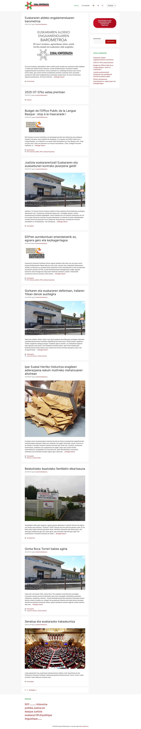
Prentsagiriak (86, 5)
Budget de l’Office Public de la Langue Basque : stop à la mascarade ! (50, 112)
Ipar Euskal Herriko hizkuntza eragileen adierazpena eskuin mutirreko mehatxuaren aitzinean (54, 370)
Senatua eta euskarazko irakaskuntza (50, 621)
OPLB (41, 151)
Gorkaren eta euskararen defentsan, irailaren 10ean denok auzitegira (54, 292)
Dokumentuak (30, 81)
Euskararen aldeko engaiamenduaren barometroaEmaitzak (105, 23)
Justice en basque (32, 356)
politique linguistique (48, 151)
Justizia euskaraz (42, 356)
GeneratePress (84, 726)
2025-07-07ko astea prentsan (45, 92)
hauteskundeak (36, 457)
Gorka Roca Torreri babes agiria (46, 548)
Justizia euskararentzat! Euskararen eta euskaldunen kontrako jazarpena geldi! (51, 164)
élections (29, 457)
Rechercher (97, 38)
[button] (102, 5)
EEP (28, 151)
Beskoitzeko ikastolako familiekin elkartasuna (55, 468)
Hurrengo (33, 690)
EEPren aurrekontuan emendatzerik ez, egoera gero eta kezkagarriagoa (51, 238)
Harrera (76, 5)
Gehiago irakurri (59, 77)
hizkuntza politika (34, 151)
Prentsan (29, 100)
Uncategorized (31, 538)
